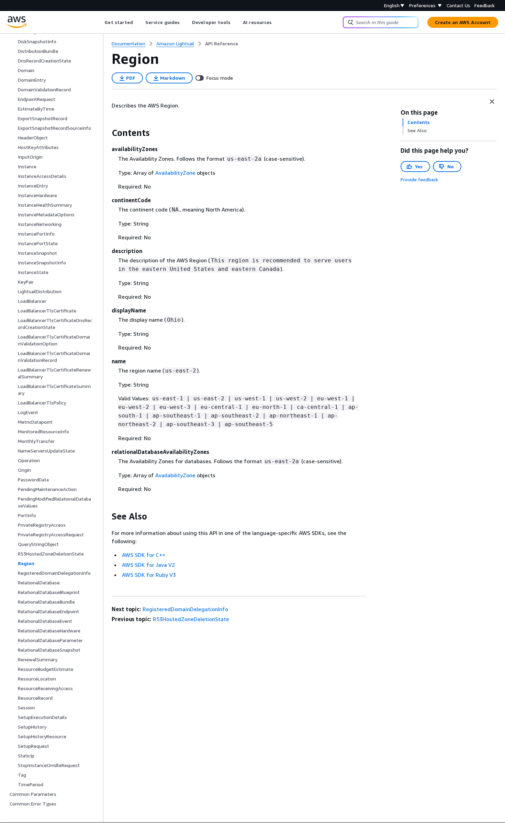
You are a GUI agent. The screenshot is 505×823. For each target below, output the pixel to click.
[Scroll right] (277, 22)
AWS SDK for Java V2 (148, 564)
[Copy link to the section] (106, 132)
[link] (221, 43)
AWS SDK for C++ (143, 554)
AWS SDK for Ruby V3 (149, 574)
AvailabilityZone (175, 172)
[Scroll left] (99, 22)
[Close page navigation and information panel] (492, 101)
